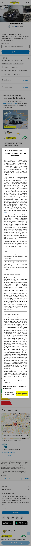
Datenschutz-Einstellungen (9, 394)
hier (5, 212)
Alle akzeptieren (21, 394)
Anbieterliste (7, 388)
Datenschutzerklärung (10, 386)
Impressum (22, 386)
